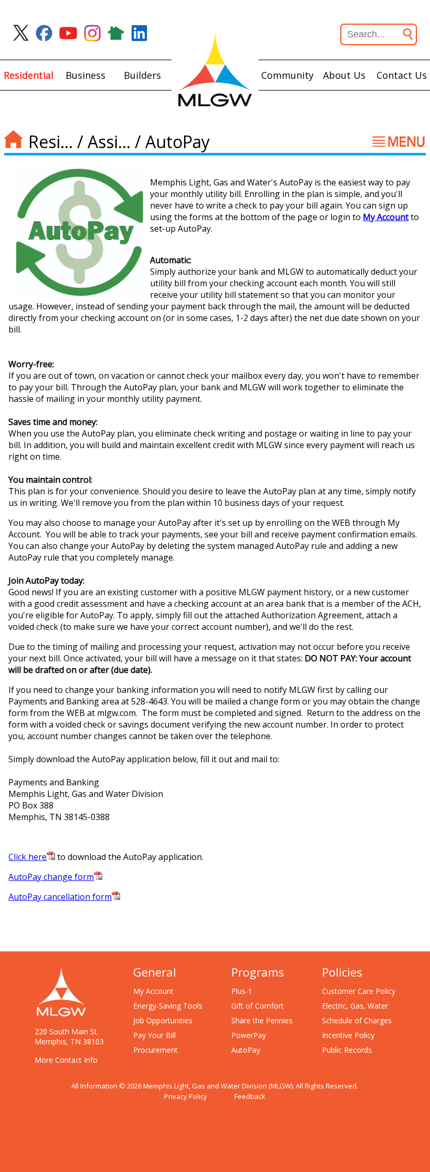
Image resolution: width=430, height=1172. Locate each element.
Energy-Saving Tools (167, 1006)
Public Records (347, 1050)
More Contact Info (66, 1060)
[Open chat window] (385, 1171)
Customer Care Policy (358, 991)
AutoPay (245, 1050)
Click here (27, 857)
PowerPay (248, 1035)
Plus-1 (241, 991)
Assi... (109, 141)
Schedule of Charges (357, 1020)
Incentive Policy (348, 1035)
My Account (385, 217)
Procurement (155, 1050)
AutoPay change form (51, 877)
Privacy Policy (185, 1096)
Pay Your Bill (154, 1035)
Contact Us (402, 75)
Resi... (50, 141)
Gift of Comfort (257, 1006)
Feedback (249, 1096)
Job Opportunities (162, 1020)
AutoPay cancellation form (60, 897)
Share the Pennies (262, 1020)
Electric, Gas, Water (355, 1006)
